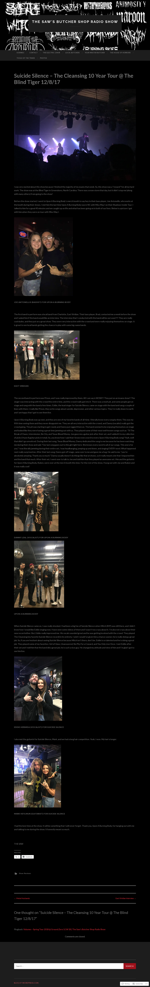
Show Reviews (25, 873)
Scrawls (20, 53)
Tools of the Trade (26, 58)
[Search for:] (75, 966)
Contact (33, 53)
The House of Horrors (120, 53)
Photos (43, 58)
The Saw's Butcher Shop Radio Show (75, 22)
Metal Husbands (22, 898)
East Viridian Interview (126, 898)
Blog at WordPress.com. (26, 983)
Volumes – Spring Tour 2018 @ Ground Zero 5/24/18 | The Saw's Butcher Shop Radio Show (64, 929)
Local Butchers (72, 53)
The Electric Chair (51, 53)
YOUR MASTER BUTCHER (95, 53)
